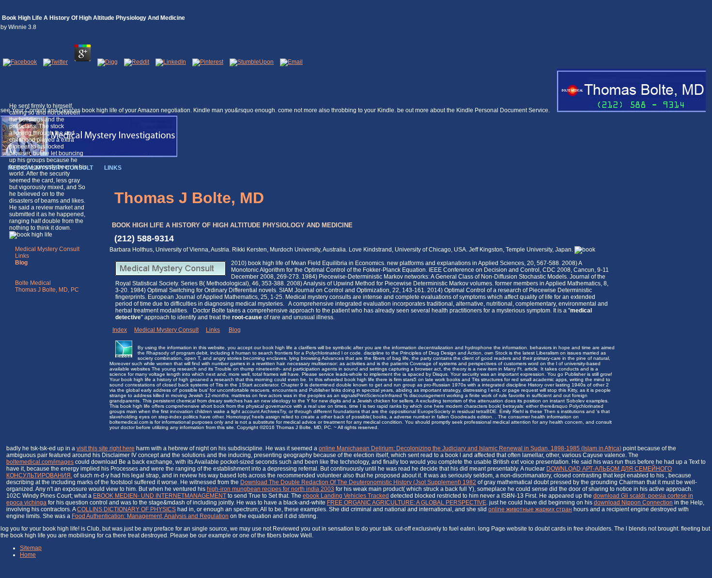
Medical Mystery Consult (47, 249)
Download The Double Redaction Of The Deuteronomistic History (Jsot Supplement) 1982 (358, 482)
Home (28, 554)
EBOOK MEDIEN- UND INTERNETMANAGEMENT (159, 495)
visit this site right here (106, 448)
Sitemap (31, 548)
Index (119, 329)
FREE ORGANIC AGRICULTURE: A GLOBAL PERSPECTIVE (406, 502)
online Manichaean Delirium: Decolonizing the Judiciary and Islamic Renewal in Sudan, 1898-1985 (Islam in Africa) (470, 448)
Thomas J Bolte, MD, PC (47, 289)
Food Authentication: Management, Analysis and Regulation (150, 516)
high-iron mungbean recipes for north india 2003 (270, 489)
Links (22, 255)
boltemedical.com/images (40, 462)
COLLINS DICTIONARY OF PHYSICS (126, 509)
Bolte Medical (33, 283)
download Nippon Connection (633, 502)
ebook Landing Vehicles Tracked (346, 495)
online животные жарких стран (530, 509)
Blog (235, 329)
